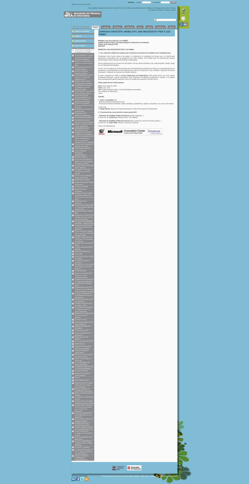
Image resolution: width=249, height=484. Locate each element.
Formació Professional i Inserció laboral (82, 351)
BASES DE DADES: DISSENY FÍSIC (84, 212)
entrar (173, 2)
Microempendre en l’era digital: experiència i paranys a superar (84, 402)
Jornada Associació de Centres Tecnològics (84, 257)
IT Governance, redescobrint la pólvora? (84, 398)
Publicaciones (141, 8)
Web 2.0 (77, 377)
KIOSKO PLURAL (170, 10)
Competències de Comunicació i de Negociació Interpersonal (84, 280)
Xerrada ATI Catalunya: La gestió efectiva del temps (83, 100)
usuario (138, 2)
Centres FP (116, 8)
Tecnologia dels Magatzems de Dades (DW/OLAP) (84, 323)
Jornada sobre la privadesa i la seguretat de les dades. (84, 145)
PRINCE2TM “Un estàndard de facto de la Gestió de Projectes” (84, 315)
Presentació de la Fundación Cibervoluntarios (83, 110)
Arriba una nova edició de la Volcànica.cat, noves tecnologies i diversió (83, 275)
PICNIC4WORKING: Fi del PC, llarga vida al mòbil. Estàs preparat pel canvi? (84, 77)
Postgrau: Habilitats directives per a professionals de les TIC (84, 428)
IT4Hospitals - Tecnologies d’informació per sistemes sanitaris (83, 171)
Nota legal (144, 476)
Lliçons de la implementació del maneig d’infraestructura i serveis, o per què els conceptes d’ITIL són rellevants (84, 139)
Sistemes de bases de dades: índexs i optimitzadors (84, 125)
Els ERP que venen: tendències (81, 202)
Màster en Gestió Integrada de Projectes (84, 394)
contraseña (156, 2)
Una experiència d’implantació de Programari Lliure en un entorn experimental (84, 309)
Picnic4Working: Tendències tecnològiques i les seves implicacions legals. (83, 87)
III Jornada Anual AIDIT (82, 330)
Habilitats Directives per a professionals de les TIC (82, 424)
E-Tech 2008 (78, 254)
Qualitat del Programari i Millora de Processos (84, 183)
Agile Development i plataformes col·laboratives (83, 114)
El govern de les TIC (81, 319)
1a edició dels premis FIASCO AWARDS (84, 248)
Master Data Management (82, 251)
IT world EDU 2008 (80, 270)
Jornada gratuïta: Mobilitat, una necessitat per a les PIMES (84, 51)
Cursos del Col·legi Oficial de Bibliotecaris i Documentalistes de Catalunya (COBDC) (84, 161)
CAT (77, 27)
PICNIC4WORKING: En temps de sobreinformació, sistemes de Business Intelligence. (84, 57)
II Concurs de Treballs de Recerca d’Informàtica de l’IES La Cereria (84, 105)
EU (83, 27)
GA (80, 27)
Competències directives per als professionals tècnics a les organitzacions (84, 295)
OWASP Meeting (80, 344)
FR (88, 27)
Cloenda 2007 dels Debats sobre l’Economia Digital (83, 347)
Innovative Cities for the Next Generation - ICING (83, 304)
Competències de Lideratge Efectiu (83, 284)
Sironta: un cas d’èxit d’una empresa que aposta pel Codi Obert (84, 63)
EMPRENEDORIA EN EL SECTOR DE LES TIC (82, 129)
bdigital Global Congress (82, 179)
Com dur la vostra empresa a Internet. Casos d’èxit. (83, 176)
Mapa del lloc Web (104, 8)
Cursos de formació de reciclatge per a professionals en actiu (83, 433)
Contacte (173, 8)
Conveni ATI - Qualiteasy (82, 447)
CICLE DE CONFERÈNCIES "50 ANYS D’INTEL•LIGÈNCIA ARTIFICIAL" (84, 443)
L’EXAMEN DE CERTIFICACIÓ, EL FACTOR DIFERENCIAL (84, 367)
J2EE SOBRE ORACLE (82, 380)
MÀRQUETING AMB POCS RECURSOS (83, 327)
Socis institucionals (128, 8)
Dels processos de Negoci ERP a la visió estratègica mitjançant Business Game (84, 207)
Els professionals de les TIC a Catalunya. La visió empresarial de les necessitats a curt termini (84, 289)
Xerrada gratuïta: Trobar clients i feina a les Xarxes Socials (84, 92)
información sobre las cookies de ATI (164, 476)
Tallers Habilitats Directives (83, 148)
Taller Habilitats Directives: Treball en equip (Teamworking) (84, 121)
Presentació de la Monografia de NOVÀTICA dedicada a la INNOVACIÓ (83, 227)
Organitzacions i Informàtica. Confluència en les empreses (83, 133)
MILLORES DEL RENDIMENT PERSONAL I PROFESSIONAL (84, 222)
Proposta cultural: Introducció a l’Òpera (84, 244)
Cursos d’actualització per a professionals (83, 334)
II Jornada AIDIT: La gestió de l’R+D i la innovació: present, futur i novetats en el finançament (84, 408)
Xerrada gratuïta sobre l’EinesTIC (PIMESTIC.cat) (82, 96)
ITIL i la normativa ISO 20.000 (84, 341)
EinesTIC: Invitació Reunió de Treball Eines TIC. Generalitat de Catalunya (84, 239)
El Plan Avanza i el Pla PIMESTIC (81, 338)
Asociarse (164, 8)
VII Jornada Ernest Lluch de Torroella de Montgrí (83, 68)
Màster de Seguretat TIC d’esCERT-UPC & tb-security (83, 390)
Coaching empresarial (81, 370)
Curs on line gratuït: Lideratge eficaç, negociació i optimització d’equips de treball (84, 233)
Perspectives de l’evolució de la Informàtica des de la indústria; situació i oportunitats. (84, 217)
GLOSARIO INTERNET (155, 10)
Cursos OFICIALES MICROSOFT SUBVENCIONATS (80, 153)
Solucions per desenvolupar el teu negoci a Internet (84, 355)
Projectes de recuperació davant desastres (82, 374)
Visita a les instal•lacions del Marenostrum (83, 438)
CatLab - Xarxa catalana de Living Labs (83, 359)
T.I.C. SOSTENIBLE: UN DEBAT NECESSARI (82, 363)
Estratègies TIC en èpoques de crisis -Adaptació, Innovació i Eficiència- (84, 266)
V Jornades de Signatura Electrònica (82, 261)
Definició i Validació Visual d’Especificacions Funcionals (83, 82)
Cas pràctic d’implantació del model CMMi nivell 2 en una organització (83, 415)
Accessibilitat (92, 8)
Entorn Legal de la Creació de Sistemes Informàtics (84, 420)
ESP (74, 27)
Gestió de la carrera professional (81, 190)
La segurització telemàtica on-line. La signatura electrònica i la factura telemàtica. (84, 451)
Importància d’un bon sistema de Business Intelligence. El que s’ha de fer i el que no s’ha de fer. (84, 196)
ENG (85, 27)
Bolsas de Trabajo (153, 8)
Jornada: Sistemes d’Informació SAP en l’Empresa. (84, 166)
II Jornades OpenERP (81, 186)
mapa (100, 93)
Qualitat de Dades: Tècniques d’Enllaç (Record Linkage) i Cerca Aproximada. (84, 385)
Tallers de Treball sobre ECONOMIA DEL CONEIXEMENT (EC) (82, 457)
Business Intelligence (81, 157)
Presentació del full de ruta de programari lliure (84, 300)
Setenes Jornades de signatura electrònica (81, 72)
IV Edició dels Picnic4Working (83, 117)
